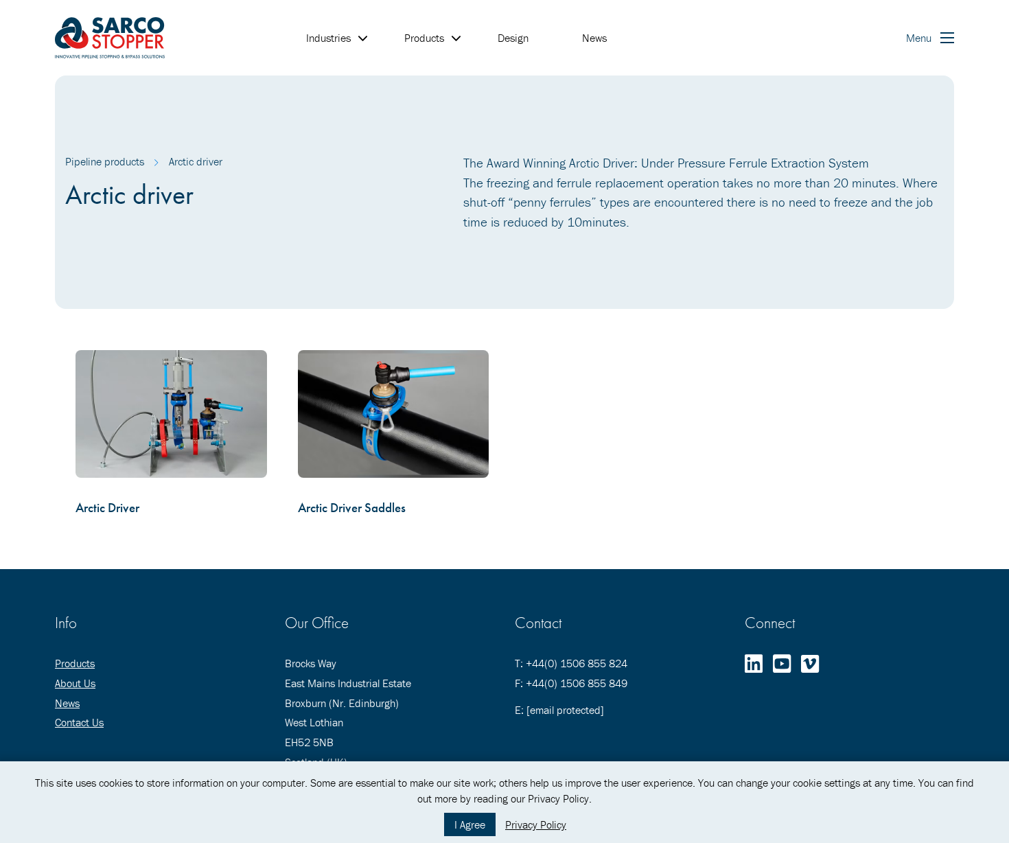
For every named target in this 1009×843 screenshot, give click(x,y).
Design (513, 38)
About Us (75, 683)
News (594, 38)
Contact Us (79, 722)
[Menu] (947, 37)
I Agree (469, 824)
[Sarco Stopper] (110, 38)
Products (75, 663)
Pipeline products (104, 161)
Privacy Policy (535, 824)
